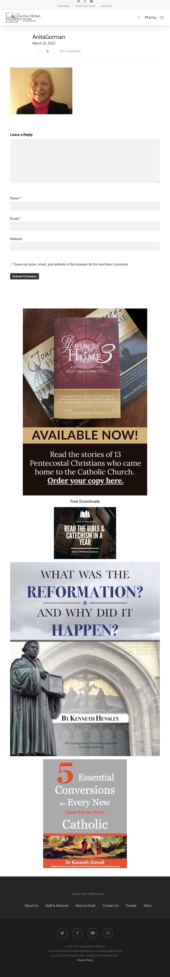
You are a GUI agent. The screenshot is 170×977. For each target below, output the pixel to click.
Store (148, 905)
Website (16, 239)
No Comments (70, 51)
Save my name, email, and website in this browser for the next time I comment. (71, 264)
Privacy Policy (85, 960)
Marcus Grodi (85, 905)
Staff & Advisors (57, 905)
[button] (154, 17)
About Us (31, 905)
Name (15, 198)
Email (15, 218)
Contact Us (110, 905)
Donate (131, 905)
